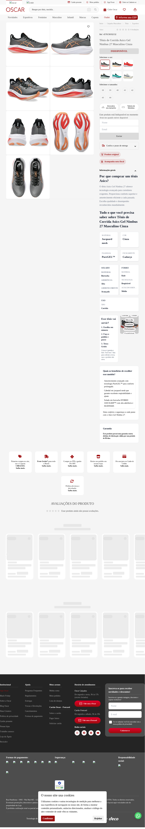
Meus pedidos (94, 2)
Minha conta (54, 691)
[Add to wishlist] (89, 27)
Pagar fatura (54, 718)
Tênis (127, 24)
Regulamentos (30, 696)
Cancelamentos (31, 711)
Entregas (28, 701)
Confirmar (48, 818)
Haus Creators (5, 711)
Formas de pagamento (34, 716)
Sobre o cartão (55, 713)
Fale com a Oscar (90, 704)
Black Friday (5, 696)
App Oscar (110, 2)
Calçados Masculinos (114, 24)
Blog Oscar (4, 706)
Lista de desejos (55, 701)
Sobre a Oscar (5, 701)
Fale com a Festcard (90, 720)
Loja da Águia (5, 737)
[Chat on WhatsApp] (138, 815)
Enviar (119, 136)
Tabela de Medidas (131, 107)
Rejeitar (98, 818)
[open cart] (135, 9)
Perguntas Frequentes (33, 691)
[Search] (95, 9)
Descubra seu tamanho (111, 107)
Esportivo (135, 24)
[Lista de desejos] (124, 9)
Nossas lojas (5, 726)
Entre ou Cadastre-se (129, 2)
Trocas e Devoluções (33, 706)
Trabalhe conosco (7, 731)
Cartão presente (76, 2)
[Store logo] (15, 9)
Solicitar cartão (55, 723)
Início (101, 24)
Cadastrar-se (125, 731)
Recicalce (3, 742)
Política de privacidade (9, 716)
